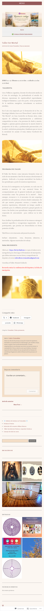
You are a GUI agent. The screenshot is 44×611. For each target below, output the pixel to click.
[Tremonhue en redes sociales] (32, 548)
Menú (22, 3)
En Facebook (7, 450)
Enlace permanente (19, 330)
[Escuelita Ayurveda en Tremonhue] (32, 527)
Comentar (32, 391)
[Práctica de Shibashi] (12, 569)
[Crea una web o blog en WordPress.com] (3, 606)
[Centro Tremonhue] (12, 527)
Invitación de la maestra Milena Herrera (15, 426)
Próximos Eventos (9, 424)
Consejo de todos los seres (11, 432)
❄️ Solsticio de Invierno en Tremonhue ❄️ (16, 421)
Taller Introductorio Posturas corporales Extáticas (18, 429)
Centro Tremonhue (14, 46)
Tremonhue (11, 330)
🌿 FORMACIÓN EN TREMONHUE (22, 34)
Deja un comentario (25, 46)
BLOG (22, 30)
